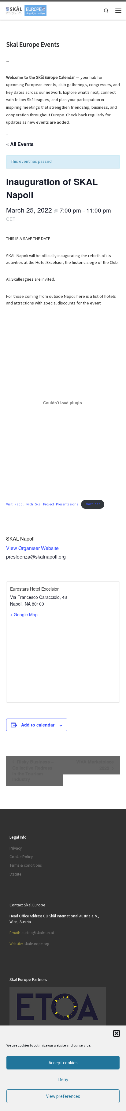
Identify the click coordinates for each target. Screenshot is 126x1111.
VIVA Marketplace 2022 (95, 764)
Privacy (15, 848)
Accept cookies (63, 1062)
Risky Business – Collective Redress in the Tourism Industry (33, 770)
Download (92, 504)
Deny (63, 1079)
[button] (116, 1033)
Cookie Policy (21, 856)
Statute (15, 874)
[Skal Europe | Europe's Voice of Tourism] (25, 10)
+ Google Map (24, 614)
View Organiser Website (32, 548)
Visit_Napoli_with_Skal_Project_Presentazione (42, 504)
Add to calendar (37, 725)
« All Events (20, 144)
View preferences (63, 1096)
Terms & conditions (25, 865)
